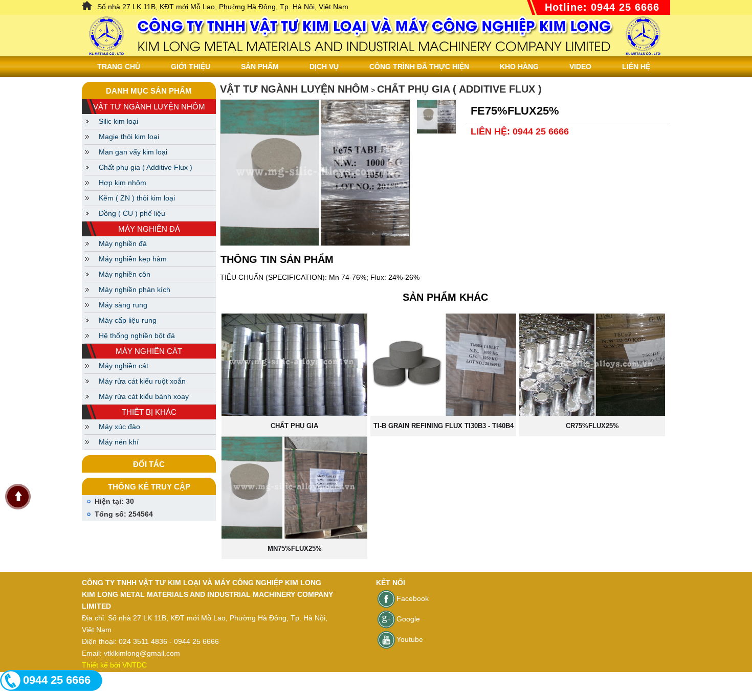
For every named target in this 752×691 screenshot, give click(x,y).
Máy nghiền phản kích (134, 289)
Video (580, 66)
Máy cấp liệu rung (128, 320)
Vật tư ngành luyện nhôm (294, 89)
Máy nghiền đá (123, 243)
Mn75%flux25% (295, 548)
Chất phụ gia (294, 426)
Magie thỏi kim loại (129, 136)
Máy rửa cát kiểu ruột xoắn (142, 381)
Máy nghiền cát (123, 366)
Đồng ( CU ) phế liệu (132, 213)
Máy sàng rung (123, 305)
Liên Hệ (636, 66)
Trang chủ (118, 66)
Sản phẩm (260, 66)
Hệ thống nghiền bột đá (137, 335)
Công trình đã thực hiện (419, 66)
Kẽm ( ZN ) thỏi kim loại (137, 198)
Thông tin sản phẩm (277, 259)
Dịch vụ (324, 66)
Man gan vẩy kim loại (133, 152)
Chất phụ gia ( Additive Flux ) (145, 167)
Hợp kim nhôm (122, 183)
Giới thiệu (190, 66)
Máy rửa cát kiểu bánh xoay (144, 396)
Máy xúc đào (119, 426)
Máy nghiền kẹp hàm (133, 259)
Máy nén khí (119, 442)
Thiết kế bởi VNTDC (114, 665)
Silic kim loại (118, 121)
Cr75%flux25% (592, 426)
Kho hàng (519, 66)
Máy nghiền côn (124, 274)
